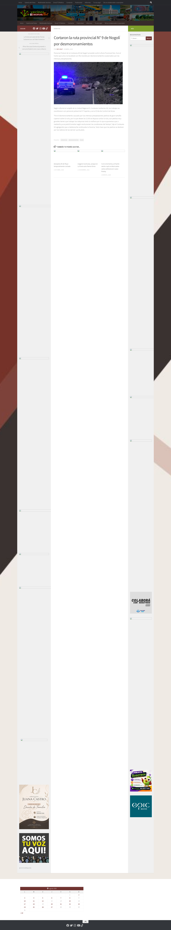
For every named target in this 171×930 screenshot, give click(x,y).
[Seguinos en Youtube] (43, 28)
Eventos (57, 29)
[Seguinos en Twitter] (37, 28)
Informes (88, 2)
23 (79, 904)
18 (34, 904)
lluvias (81, 140)
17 (25, 904)
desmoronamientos (73, 140)
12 (43, 901)
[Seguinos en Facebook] (34, 28)
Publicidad (78, 2)
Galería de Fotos (30, 2)
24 (25, 907)
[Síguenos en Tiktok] (47, 28)
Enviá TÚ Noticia (58, 2)
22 (70, 904)
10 (25, 901)
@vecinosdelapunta (25, 868)
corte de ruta (64, 140)
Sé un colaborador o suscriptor (113, 2)
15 (70, 901)
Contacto (69, 2)
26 (43, 907)
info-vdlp (60, 49)
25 (34, 907)
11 (34, 901)
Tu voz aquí (97, 2)
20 (52, 904)
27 (52, 907)
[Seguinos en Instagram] (40, 28)
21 (61, 904)
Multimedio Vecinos (44, 2)
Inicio (20, 2)
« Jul (21, 913)
